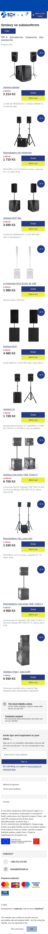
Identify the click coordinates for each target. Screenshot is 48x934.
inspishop (39, 908)
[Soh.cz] (8, 14)
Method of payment (11, 785)
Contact (6, 802)
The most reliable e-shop (20, 704)
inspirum (18, 908)
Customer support (14, 716)
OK (31, 929)
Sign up (24, 761)
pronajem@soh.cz (19, 869)
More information (17, 929)
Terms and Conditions (12, 789)
